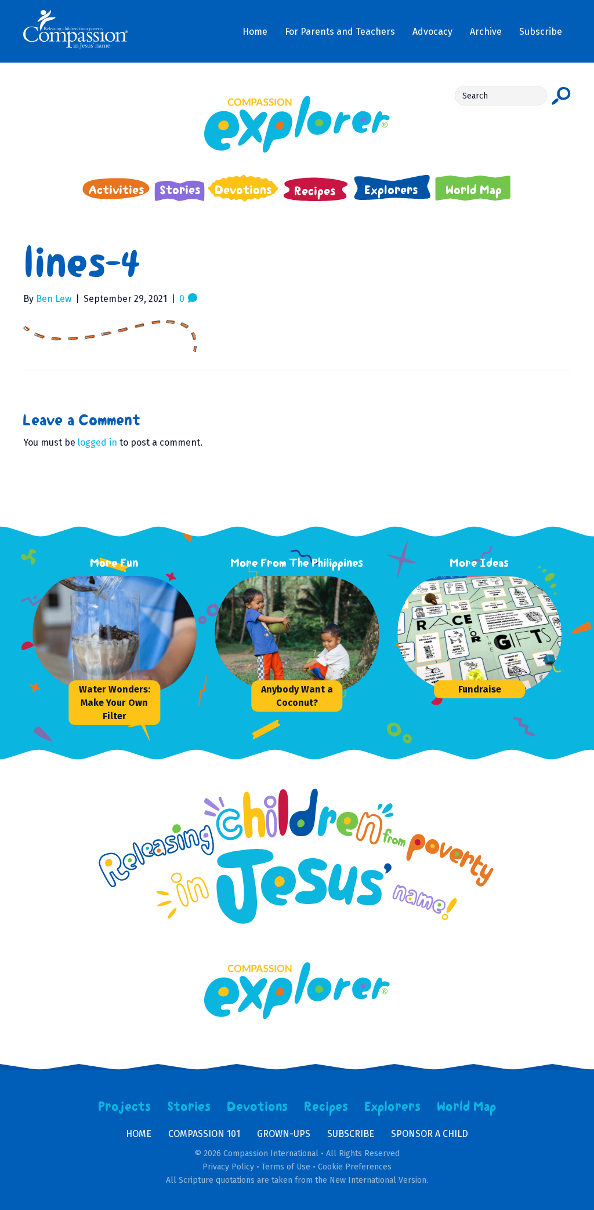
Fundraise (479, 689)
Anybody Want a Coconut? (297, 696)
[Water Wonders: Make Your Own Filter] (119, 634)
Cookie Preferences (355, 1167)
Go (561, 95)
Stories (189, 1107)
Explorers (393, 1107)
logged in (97, 442)
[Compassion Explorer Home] (297, 124)
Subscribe (350, 1133)
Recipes (326, 1107)
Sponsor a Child (429, 1133)
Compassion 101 (204, 1133)
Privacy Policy (228, 1167)
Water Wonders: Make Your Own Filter (114, 702)
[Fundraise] (484, 634)
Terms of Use (286, 1167)
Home (138, 1133)
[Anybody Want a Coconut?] (302, 634)
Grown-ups (283, 1133)
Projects (125, 1107)
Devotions (257, 1107)
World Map (466, 1107)
